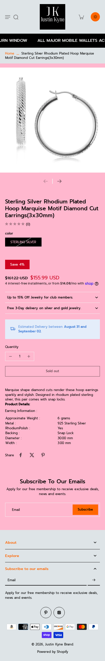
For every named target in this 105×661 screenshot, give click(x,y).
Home (9, 53)
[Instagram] (59, 612)
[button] (52, 371)
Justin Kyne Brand (59, 644)
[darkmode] (95, 16)
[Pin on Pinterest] (43, 455)
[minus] (10, 356)
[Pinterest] (45, 612)
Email (16, 510)
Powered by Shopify (52, 651)
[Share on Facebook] (20, 455)
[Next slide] (59, 181)
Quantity (11, 346)
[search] (15, 17)
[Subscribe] (94, 580)
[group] (52, 120)
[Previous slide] (45, 181)
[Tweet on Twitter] (31, 455)
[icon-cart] (81, 17)
